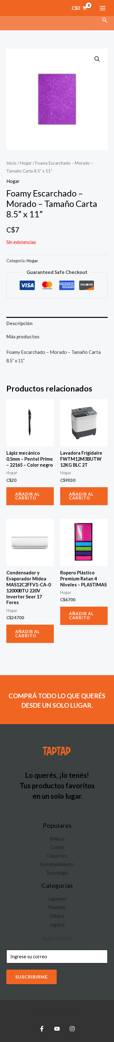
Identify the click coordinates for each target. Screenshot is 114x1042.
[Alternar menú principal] (102, 8)
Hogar (26, 163)
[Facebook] (42, 1029)
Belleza (57, 838)
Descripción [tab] (19, 323)
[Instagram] (72, 1029)
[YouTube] (57, 1029)
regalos (57, 924)
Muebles (57, 907)
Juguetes (57, 898)
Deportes (57, 855)
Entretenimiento (57, 864)
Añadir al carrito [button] (27, 496)
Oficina (57, 916)
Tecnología (57, 872)
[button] (105, 20)
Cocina (57, 847)
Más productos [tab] (22, 336)
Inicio (11, 163)
